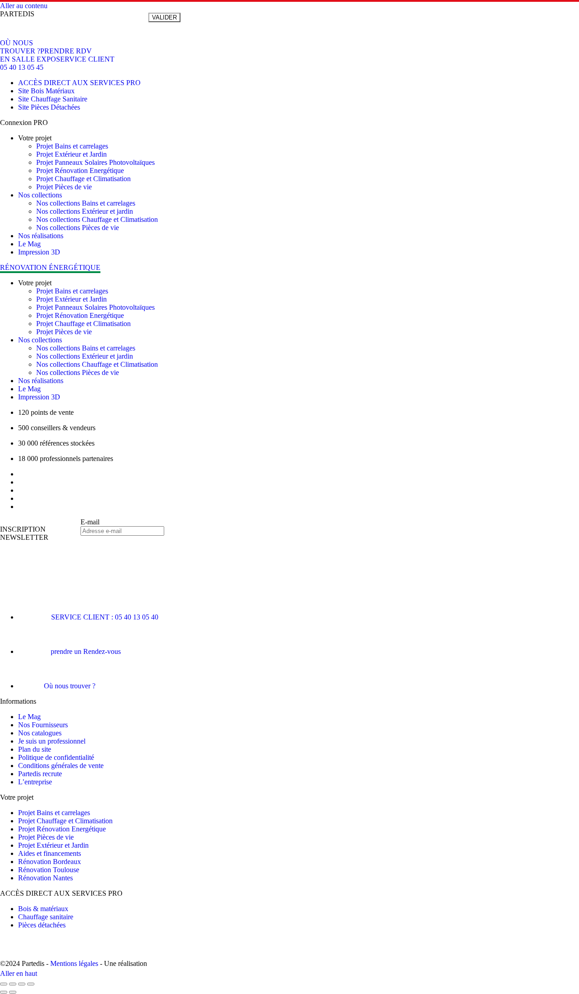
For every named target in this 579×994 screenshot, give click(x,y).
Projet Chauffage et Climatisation (65, 821)
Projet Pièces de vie (46, 837)
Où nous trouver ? (69, 686)
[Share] (12, 984)
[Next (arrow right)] (12, 992)
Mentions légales (74, 963)
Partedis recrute (40, 774)
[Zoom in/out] (30, 984)
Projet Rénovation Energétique (62, 829)
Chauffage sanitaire (45, 917)
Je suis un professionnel (51, 741)
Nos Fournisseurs (43, 725)
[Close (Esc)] (3, 984)
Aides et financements (49, 853)
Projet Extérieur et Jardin (53, 845)
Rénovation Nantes (45, 878)
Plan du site (34, 749)
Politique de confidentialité (56, 757)
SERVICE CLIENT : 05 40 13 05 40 (104, 617)
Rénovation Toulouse (48, 870)
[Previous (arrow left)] (3, 992)
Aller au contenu (23, 6)
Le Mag (29, 716)
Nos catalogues (40, 733)
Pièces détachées (42, 925)
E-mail (90, 522)
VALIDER (164, 17)
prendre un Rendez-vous (86, 651)
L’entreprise (35, 782)
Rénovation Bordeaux (49, 861)
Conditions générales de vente (61, 765)
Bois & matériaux (43, 908)
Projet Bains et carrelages (54, 812)
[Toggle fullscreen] (21, 984)
